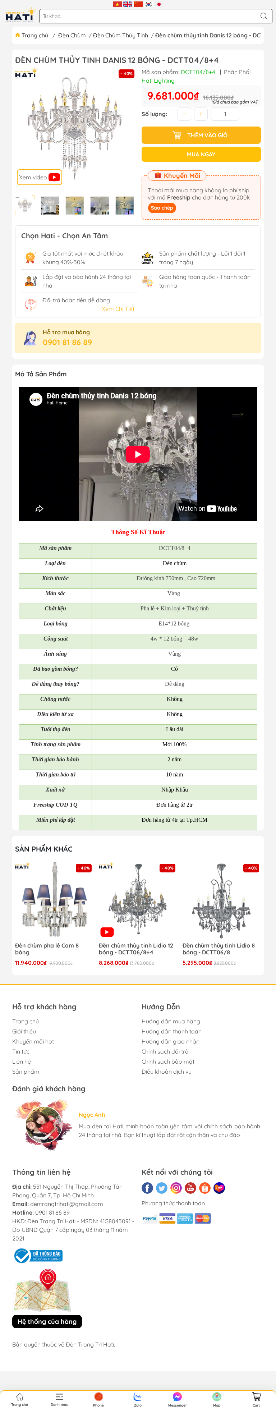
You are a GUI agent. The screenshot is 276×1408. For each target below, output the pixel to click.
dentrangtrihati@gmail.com (66, 1203)
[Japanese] (159, 3)
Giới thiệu (24, 1031)
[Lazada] (219, 1188)
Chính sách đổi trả (165, 1051)
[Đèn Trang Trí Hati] (21, 14)
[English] (127, 3)
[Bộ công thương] (37, 1255)
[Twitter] (161, 1188)
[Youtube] (190, 1188)
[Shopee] (205, 1188)
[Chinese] (138, 3)
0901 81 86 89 (67, 342)
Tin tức (20, 1051)
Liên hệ (21, 1061)
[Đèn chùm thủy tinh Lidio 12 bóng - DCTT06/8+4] (54, 901)
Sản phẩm (26, 1071)
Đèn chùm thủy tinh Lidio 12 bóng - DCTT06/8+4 (52, 949)
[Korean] (148, 3)
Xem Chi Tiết (118, 308)
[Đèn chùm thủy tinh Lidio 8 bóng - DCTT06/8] (138, 901)
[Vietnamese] (117, 3)
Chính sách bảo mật (168, 1061)
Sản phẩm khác (44, 848)
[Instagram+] (176, 1188)
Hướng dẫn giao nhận (170, 1041)
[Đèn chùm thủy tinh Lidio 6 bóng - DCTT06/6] (222, 901)
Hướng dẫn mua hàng (171, 1021)
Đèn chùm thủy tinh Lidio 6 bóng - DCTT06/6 (219, 949)
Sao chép (162, 208)
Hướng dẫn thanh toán (172, 1031)
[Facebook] (147, 1188)
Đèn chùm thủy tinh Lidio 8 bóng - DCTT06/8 (135, 949)
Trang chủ (35, 35)
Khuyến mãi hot (33, 1041)
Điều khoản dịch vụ (167, 1071)
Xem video (34, 177)
